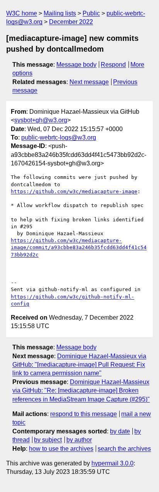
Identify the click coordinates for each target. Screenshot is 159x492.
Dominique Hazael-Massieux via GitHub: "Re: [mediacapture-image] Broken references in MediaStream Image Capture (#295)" (81, 391)
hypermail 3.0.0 (112, 463)
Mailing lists (60, 13)
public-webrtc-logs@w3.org (58, 137)
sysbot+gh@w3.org (40, 120)
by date (120, 431)
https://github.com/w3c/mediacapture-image (74, 191)
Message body (76, 64)
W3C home (21, 13)
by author (79, 439)
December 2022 (71, 22)
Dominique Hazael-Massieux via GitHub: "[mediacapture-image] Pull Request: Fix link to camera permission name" (79, 365)
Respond (113, 64)
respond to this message (83, 414)
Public (91, 13)
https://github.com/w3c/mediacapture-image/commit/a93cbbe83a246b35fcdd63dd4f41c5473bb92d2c (79, 247)
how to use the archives (61, 448)
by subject (48, 439)
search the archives (124, 448)
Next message (89, 82)
